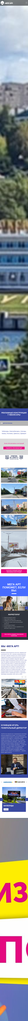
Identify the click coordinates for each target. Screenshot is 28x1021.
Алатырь (23, 431)
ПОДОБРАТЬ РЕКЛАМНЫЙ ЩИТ (14, 448)
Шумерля (23, 433)
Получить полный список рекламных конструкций (14, 571)
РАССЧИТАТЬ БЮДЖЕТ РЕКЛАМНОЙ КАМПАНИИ (14, 635)
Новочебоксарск (14, 431)
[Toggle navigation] (26, 3)
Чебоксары (5, 431)
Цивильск (16, 433)
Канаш (4, 433)
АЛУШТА (6, 809)
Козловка (10, 433)
